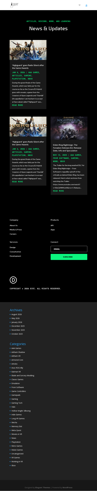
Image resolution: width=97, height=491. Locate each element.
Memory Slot (16, 426)
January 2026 (16, 322)
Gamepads (15, 395)
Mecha (14, 422)
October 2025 (17, 334)
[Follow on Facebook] (53, 266)
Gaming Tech (16, 403)
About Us (14, 225)
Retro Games (16, 446)
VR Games (15, 457)
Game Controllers (18, 391)
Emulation (15, 383)
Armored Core (17, 360)
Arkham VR (15, 356)
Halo (13, 407)
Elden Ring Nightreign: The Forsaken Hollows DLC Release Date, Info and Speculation (67, 148)
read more (17, 105)
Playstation (19, 79)
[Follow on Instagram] (63, 266)
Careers (13, 234)
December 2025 (18, 326)
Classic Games (17, 379)
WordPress (67, 487)
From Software (61, 158)
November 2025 (18, 330)
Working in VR (17, 461)
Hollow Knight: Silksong (20, 411)
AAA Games (33, 72)
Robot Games (17, 450)
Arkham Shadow (18, 352)
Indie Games (16, 414)
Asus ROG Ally (17, 368)
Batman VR (16, 371)
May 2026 (15, 318)
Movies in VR (16, 434)
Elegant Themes (42, 487)
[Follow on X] (58, 266)
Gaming (27, 75)
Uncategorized (17, 453)
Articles (17, 75)
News (55, 161)
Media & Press (16, 229)
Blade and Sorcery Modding (22, 375)
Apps (53, 229)
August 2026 (16, 314)
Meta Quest (16, 430)
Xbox (30, 79)
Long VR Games (18, 418)
